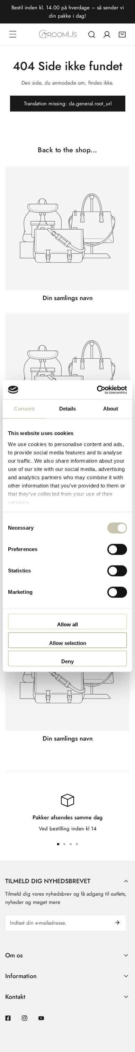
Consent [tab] (24, 409)
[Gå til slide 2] (64, 844)
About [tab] (110, 409)
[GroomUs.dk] (57, 34)
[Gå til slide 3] (71, 844)
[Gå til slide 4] (77, 844)
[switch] (117, 549)
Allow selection (67, 643)
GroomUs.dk (74, 1042)
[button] (122, 34)
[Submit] (117, 922)
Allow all (67, 624)
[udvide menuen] (12, 34)
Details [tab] (67, 409)
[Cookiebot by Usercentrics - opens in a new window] (97, 389)
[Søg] (91, 34)
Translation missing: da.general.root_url (67, 103)
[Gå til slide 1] (58, 844)
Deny (67, 661)
